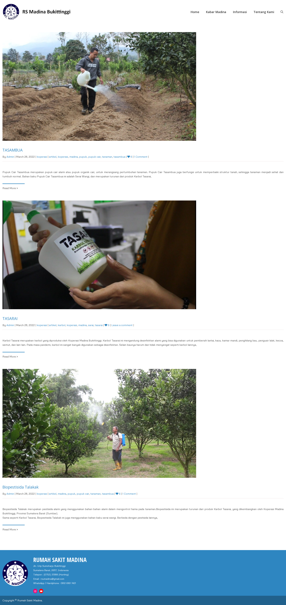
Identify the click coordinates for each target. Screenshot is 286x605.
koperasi (42, 156)
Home (195, 12)
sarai (91, 325)
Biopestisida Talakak (20, 487)
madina (73, 156)
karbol (61, 325)
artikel (52, 156)
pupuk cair (94, 156)
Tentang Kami (264, 12)
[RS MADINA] (49, 12)
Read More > (10, 188)
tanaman (107, 156)
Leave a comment (122, 325)
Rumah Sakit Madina (29, 600)
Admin (10, 156)
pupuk (83, 156)
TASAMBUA (12, 150)
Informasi (240, 12)
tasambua (119, 156)
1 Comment (141, 156)
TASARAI (10, 318)
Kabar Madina (216, 12)
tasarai (99, 325)
